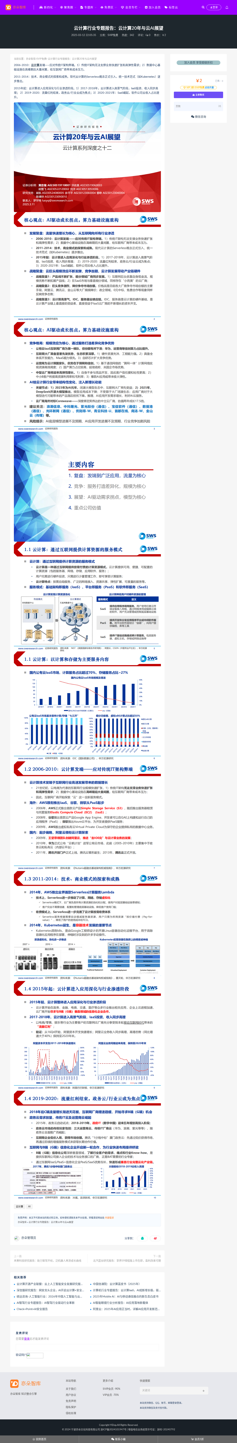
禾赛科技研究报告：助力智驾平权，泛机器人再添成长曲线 (47, 1260)
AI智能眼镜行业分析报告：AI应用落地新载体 (120, 1303)
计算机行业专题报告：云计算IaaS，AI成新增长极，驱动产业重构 (133, 1290)
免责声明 (71, 1401)
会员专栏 (131, 7)
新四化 (48, 7)
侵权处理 (71, 1413)
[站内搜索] (203, 7)
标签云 (173, 7)
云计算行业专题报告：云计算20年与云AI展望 (51, 1222)
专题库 (88, 7)
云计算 (35, 65)
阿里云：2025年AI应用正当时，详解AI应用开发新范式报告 (129, 1309)
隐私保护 (71, 1407)
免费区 (109, 7)
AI (29, 1206)
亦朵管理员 (28, 1237)
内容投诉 (109, 1218)
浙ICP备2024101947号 (113, 1429)
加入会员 (154, 7)
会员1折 (197, 1439)
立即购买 (199, 95)
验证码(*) (21, 1355)
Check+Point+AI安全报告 (32, 1309)
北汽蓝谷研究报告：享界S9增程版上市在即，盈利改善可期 (127, 1260)
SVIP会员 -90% (111, 1389)
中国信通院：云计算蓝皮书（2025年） (117, 1284)
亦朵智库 (31, 59)
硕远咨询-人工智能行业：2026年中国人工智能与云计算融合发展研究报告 (62, 1296)
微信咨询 (200, 116)
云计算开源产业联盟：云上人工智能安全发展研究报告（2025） (56, 1284)
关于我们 (71, 1389)
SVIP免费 (113, 35)
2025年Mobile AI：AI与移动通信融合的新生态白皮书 (125, 1296)
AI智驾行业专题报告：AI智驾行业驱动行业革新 (46, 1303)
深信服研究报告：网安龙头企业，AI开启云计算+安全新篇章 (53, 1290)
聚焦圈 (68, 7)
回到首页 (39, 1439)
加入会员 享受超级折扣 (198, 62)
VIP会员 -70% (111, 1395)
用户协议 (71, 1395)
